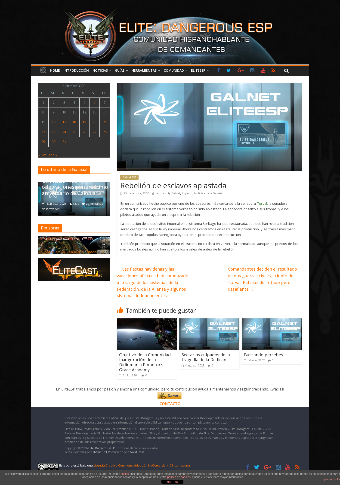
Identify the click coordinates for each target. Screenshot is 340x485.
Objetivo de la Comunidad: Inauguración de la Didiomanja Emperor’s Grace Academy (145, 362)
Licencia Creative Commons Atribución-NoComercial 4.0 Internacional (142, 465)
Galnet (176, 193)
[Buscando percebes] (272, 321)
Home (55, 70)
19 (84, 122)
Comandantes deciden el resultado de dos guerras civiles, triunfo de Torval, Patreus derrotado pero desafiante (262, 279)
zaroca (159, 193)
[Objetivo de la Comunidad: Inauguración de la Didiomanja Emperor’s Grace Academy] (147, 321)
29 (43, 142)
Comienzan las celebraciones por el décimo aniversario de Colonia (38, 186)
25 (74, 132)
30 (54, 142)
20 (94, 122)
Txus (39, 204)
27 (94, 132)
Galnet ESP (129, 177)
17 (64, 122)
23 (54, 132)
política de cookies (179, 477)
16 (54, 122)
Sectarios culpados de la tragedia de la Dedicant (206, 357)
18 (74, 122)
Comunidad (174, 70)
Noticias (100, 70)
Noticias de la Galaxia (208, 193)
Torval (262, 203)
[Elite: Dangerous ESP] (170, 7)
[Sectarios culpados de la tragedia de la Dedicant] (209, 321)
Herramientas (144, 70)
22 (43, 132)
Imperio (187, 193)
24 (64, 132)
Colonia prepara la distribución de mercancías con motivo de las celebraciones (109, 183)
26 (84, 132)
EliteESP (198, 70)
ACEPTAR (172, 482)
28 (105, 132)
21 (105, 122)
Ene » (53, 155)
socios (125, 474)
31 (64, 142)
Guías (119, 70)
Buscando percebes (263, 354)
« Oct (42, 155)
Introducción (76, 70)
